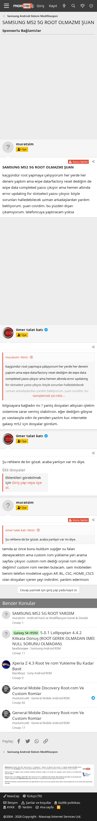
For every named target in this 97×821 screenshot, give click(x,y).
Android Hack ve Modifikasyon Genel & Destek (57, 618)
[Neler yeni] (64, 5)
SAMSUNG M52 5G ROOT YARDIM (43, 613)
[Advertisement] (48, 85)
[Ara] (73, 5)
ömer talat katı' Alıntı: (20, 530)
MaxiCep (12, 796)
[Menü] (6, 6)
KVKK (11, 807)
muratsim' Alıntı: (16, 357)
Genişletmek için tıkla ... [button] (49, 396)
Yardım (27, 807)
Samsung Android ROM (45, 648)
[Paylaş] (93, 161)
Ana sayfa (46, 807)
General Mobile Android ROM (50, 698)
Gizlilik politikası (69, 802)
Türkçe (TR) (34, 796)
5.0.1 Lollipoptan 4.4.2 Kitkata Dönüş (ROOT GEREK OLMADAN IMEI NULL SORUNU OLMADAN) (53, 638)
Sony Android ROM (39, 673)
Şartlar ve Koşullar (38, 802)
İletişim (13, 802)
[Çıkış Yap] (91, 5)
